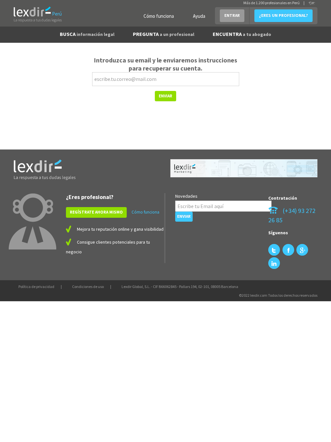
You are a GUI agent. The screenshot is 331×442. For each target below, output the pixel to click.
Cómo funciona (159, 16)
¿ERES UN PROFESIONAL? (283, 15)
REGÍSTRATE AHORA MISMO (96, 212)
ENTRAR (232, 15)
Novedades (186, 196)
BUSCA (87, 34)
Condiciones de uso (88, 286)
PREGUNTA (163, 34)
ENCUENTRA (242, 34)
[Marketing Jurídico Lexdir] (243, 168)
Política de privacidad (36, 286)
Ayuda (199, 16)
